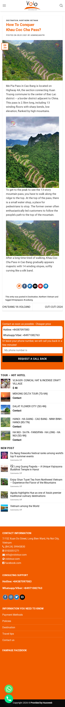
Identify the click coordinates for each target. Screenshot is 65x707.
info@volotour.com (16, 554)
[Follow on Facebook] (5, 597)
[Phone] (9, 698)
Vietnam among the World (24, 506)
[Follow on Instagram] (11, 597)
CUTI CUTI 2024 (54, 306)
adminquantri (38, 35)
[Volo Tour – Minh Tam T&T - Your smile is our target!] (32, 5)
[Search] (61, 5)
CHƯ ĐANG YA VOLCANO (16, 306)
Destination (12, 20)
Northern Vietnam (28, 20)
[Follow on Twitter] (16, 597)
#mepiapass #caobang (22, 300)
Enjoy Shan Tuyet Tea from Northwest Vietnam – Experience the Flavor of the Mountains (36, 481)
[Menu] (4, 5)
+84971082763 (31, 335)
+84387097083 (20, 329)
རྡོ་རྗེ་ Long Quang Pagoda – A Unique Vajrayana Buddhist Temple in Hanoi (36, 468)
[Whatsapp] (9, 689)
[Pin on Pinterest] (40, 286)
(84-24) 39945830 (15, 546)
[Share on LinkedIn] (45, 286)
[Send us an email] (22, 597)
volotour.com (12, 558)
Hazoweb (47, 702)
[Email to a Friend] (35, 286)
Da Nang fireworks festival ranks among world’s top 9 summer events (36, 455)
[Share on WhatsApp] (19, 286)
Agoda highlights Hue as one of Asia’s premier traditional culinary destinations (35, 494)
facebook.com (13, 562)
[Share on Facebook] (24, 286)
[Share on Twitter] (29, 286)
